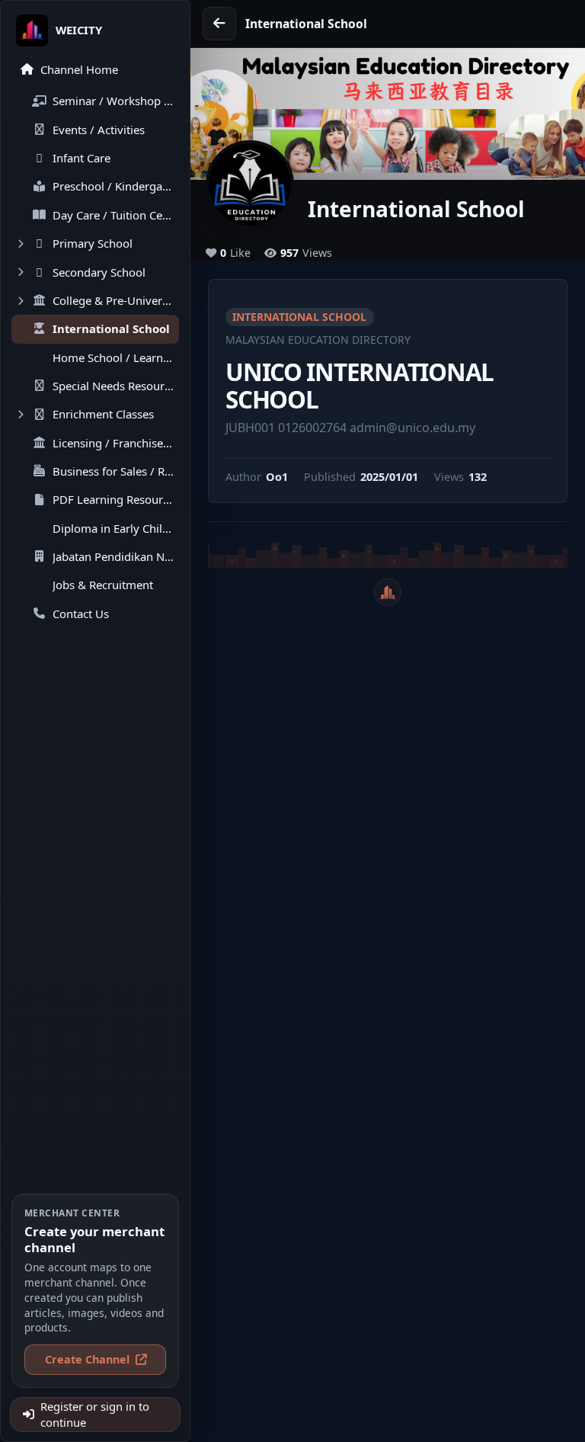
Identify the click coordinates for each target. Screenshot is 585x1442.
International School (299, 316)
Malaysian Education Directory (318, 339)
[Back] (219, 23)
